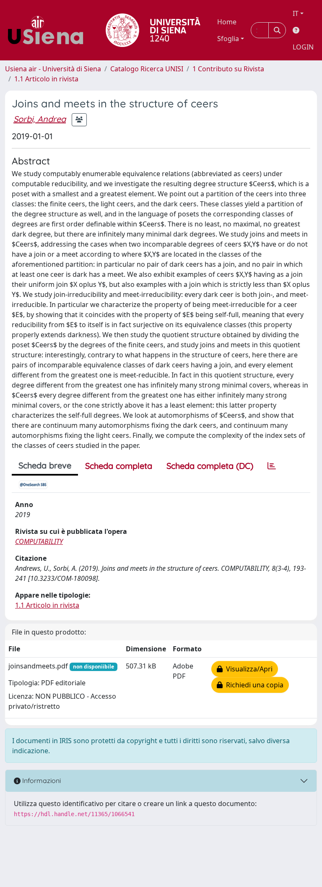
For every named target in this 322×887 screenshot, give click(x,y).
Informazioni (41, 780)
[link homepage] (48, 30)
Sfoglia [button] (228, 38)
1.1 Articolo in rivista (46, 78)
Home (226, 21)
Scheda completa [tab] (118, 465)
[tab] (271, 466)
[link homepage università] (153, 30)
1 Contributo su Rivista (228, 68)
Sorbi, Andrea (39, 119)
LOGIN (303, 47)
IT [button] (296, 13)
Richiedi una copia (253, 684)
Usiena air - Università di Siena (53, 68)
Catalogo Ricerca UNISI (146, 68)
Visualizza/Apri (248, 669)
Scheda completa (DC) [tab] (209, 465)
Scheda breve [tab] (44, 465)
